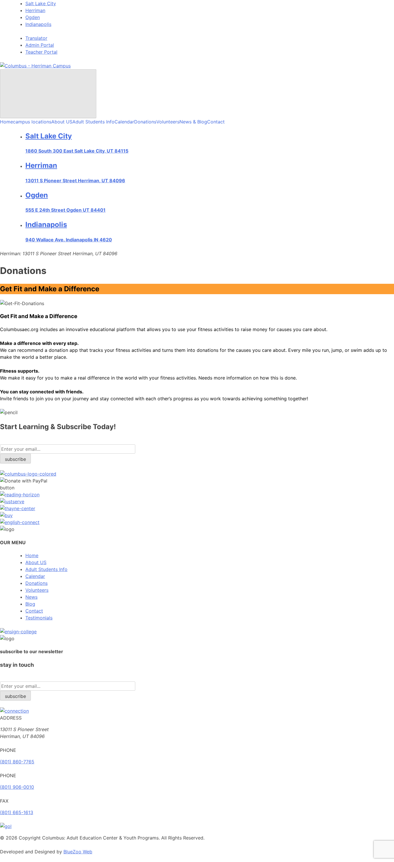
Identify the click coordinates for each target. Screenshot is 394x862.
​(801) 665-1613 (16, 812)
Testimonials (38, 618)
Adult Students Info (93, 122)
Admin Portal (39, 45)
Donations (145, 122)
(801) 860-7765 (17, 762)
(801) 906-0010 (17, 787)
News (31, 597)
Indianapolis (38, 24)
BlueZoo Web (77, 852)
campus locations (32, 122)
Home (6, 122)
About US (61, 122)
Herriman (35, 10)
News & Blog (193, 122)
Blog (30, 604)
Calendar (124, 122)
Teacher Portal (41, 52)
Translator (36, 38)
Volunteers (167, 122)
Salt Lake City (40, 3)
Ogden (32, 17)
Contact (216, 122)
